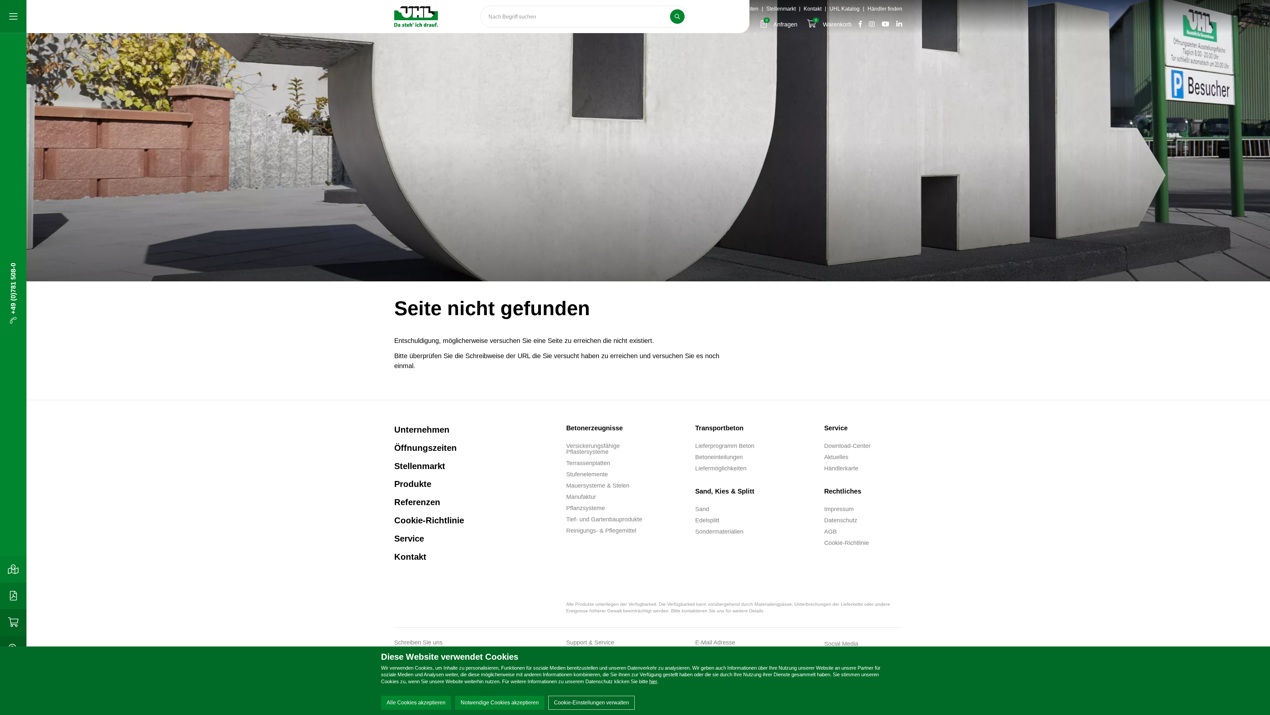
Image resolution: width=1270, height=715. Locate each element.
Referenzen (417, 502)
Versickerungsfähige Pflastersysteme (593, 449)
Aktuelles (836, 457)
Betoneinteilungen (719, 457)
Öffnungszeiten (740, 9)
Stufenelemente (587, 474)
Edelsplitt (707, 520)
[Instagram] (870, 24)
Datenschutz (840, 520)
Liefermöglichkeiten (720, 468)
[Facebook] (858, 24)
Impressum (839, 509)
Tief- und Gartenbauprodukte (604, 519)
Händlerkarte (841, 468)
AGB (830, 532)
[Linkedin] (896, 24)
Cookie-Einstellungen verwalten (591, 702)
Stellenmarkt (781, 9)
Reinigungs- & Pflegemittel (601, 531)
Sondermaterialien (719, 532)
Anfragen (782, 24)
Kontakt (813, 9)
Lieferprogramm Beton (724, 446)
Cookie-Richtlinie (429, 520)
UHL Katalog (844, 9)
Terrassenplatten (588, 463)
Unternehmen (421, 430)
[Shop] (13, 622)
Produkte (412, 484)
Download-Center (847, 446)
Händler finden (885, 9)
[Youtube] (883, 24)
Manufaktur (581, 497)
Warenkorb (834, 24)
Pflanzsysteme (585, 508)
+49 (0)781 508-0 (13, 288)
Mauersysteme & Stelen (597, 486)
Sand (702, 509)
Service (409, 539)
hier (653, 681)
